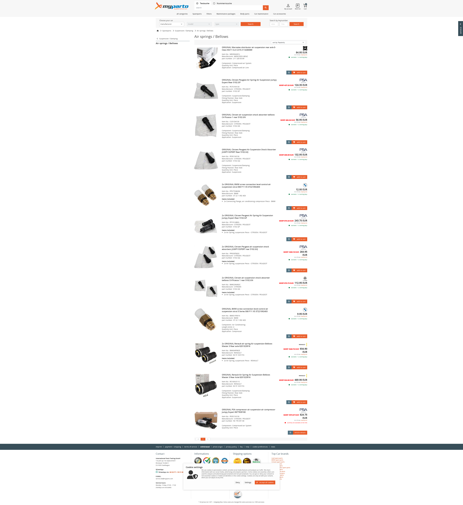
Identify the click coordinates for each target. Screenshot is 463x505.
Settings (248, 482)
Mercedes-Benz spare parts (281, 468)
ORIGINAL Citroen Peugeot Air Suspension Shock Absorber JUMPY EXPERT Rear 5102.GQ (249, 150)
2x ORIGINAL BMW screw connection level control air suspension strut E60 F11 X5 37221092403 (246, 185)
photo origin (218, 447)
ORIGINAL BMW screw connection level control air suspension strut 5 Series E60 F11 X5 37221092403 (245, 310)
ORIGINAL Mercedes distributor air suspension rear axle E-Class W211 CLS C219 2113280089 (249, 48)
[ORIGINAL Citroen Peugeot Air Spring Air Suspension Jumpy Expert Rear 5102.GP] (206, 91)
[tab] (202, 3)
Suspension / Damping (184, 31)
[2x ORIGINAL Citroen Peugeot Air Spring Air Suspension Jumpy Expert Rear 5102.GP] (206, 226)
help (247, 447)
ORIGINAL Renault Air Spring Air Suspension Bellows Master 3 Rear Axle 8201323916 (246, 376)
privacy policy (231, 447)
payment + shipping (173, 447)
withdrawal (205, 447)
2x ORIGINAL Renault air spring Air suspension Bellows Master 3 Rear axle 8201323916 (247, 345)
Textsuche (204, 3)
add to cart (301, 72)
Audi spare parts (277, 458)
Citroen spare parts (278, 462)
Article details (300, 432)
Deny (238, 482)
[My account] (288, 5)
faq (241, 447)
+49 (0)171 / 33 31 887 (176, 472)
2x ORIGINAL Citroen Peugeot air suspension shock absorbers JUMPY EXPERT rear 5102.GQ (245, 248)
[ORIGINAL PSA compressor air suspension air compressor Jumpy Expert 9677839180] (206, 420)
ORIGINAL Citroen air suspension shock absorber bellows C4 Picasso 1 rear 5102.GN (248, 116)
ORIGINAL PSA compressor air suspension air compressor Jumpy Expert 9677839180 (248, 410)
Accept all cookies (266, 482)
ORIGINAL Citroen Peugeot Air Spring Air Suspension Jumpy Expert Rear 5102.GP (249, 81)
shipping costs (304, 54)
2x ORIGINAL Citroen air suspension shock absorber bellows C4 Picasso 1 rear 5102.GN (246, 279)
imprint (159, 447)
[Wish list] (297, 5)
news (273, 447)
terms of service (190, 447)
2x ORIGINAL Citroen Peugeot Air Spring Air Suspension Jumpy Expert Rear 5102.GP (247, 216)
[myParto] (171, 5)
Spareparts (166, 31)
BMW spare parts (277, 460)
